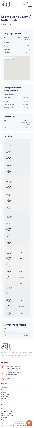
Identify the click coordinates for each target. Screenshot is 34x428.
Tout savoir (4, 387)
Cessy (28, 49)
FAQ (2, 420)
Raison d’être (5, 394)
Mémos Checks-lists (7, 415)
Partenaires (4, 396)
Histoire (3, 392)
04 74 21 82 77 (10, 379)
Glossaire (4, 417)
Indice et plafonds (6, 411)
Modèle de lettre (6, 413)
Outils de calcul (5, 409)
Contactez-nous (6, 401)
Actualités (4, 398)
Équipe (3, 390)
